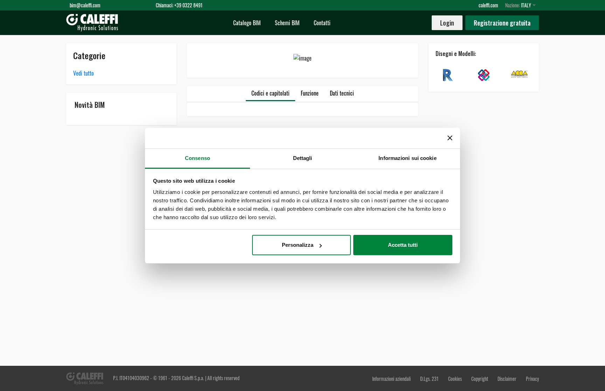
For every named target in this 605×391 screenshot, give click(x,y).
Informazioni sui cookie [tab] (407, 158)
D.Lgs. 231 (430, 378)
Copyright (479, 378)
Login (447, 22)
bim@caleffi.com (85, 5)
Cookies (455, 378)
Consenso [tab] (197, 158)
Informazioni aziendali (392, 378)
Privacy (532, 378)
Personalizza (297, 245)
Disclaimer (507, 378)
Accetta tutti (403, 245)
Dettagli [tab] (302, 158)
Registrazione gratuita (502, 22)
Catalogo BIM (247, 23)
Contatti (322, 23)
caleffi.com (488, 5)
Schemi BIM (287, 23)
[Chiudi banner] (449, 137)
